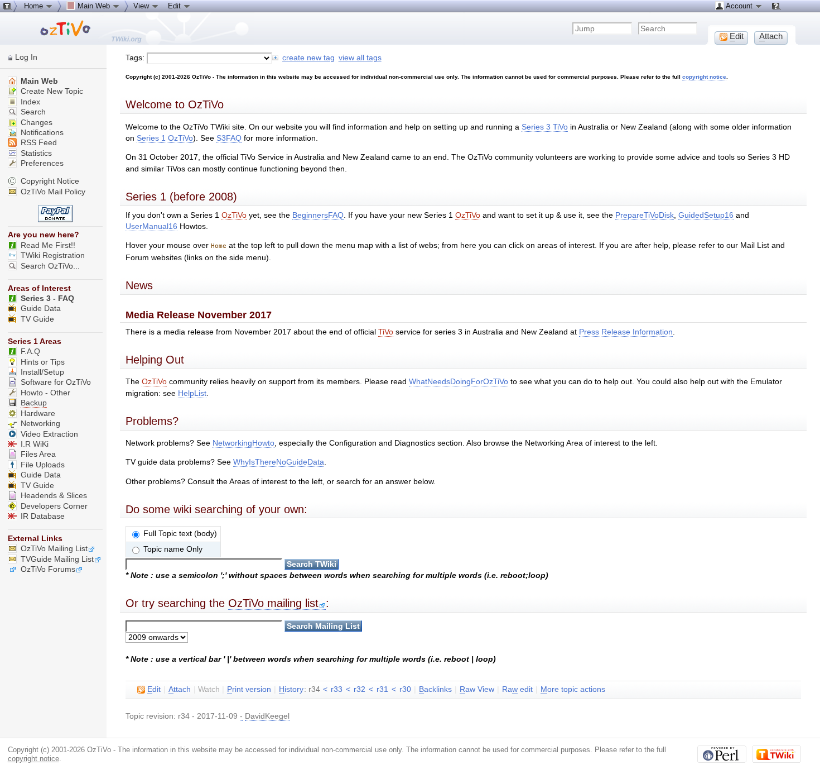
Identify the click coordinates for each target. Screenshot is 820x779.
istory (291, 689)
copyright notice (704, 77)
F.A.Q (30, 351)
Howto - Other (45, 393)
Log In (26, 57)
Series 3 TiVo (545, 127)
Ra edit (517, 689)
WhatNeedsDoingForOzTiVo (458, 381)
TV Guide (37, 319)
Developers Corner (54, 506)
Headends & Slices (54, 495)
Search (32, 112)
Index (29, 102)
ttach (179, 689)
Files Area (38, 454)
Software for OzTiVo (56, 382)
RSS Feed (37, 142)
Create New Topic (50, 91)
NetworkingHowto (243, 443)
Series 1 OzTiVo (165, 138)
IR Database (43, 516)
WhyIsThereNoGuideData (278, 462)
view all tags (360, 58)
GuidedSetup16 (706, 215)
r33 (337, 689)
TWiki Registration (53, 255)
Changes (35, 122)
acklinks (435, 689)
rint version (249, 689)
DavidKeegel (267, 716)
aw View (477, 689)
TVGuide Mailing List (57, 559)
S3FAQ (229, 138)
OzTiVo (234, 215)
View (142, 6)
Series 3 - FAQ (47, 298)
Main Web (38, 81)
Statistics (35, 153)
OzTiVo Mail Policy (53, 192)
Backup (34, 403)
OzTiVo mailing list (273, 603)
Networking (40, 423)
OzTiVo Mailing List (54, 548)
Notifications (41, 132)
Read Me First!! (48, 245)
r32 (359, 689)
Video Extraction (49, 434)
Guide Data (41, 308)
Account (739, 6)
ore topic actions (573, 689)
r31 (382, 689)
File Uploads (43, 465)
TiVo (385, 332)
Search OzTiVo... (50, 266)
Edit (175, 6)
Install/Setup (42, 372)
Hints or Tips (43, 362)
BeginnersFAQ (318, 215)
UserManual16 (151, 226)
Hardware (38, 413)
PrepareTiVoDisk (644, 215)
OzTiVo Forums (48, 569)
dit (154, 689)
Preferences (41, 163)
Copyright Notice (50, 181)
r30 (405, 689)
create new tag (308, 58)
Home (34, 6)
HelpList (192, 393)
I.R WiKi (35, 444)
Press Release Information (626, 332)
